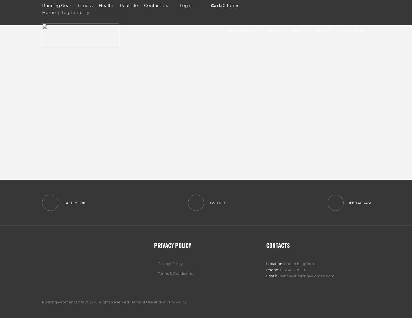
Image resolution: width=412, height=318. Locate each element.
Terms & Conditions (175, 273)
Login (185, 5)
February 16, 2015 (108, 123)
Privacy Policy (170, 263)
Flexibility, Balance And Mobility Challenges (122, 82)
